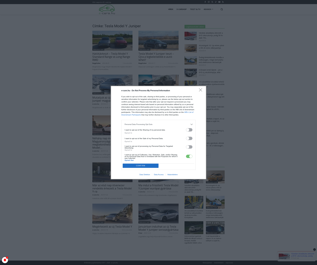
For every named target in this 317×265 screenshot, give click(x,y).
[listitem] (158, 124)
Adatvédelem (172, 175)
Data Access (159, 175)
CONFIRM (140, 166)
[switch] (189, 130)
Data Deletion (144, 175)
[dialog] (158, 132)
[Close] (201, 90)
